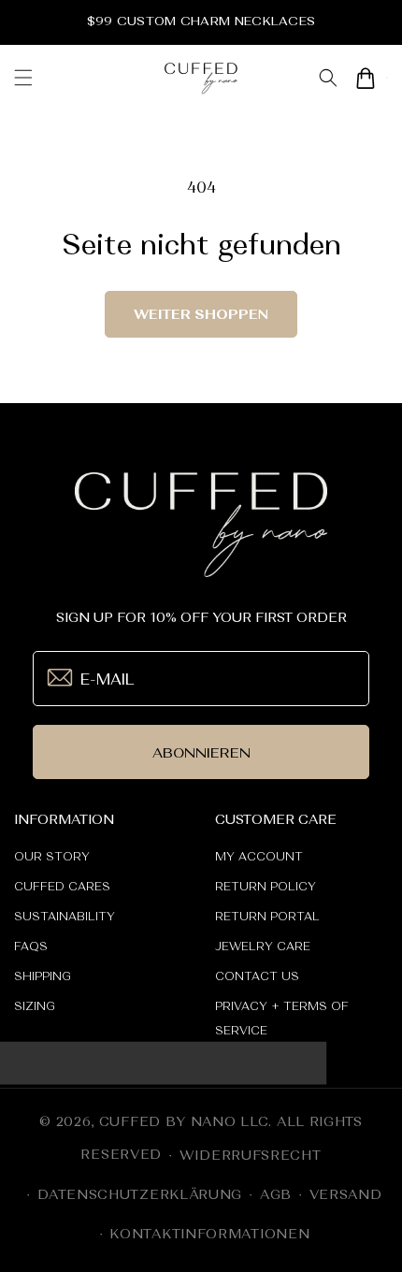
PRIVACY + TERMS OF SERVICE (282, 1018)
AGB (276, 1194)
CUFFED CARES (62, 886)
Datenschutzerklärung (139, 1194)
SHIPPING (42, 976)
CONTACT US (257, 976)
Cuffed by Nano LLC (184, 1121)
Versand (345, 1194)
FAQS (31, 946)
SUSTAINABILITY (64, 916)
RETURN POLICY (265, 886)
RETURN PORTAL (267, 916)
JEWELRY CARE (262, 946)
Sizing (34, 1006)
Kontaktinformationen (209, 1233)
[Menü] (23, 77)
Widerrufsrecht (250, 1155)
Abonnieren (201, 752)
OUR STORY (52, 856)
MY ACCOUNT (259, 856)
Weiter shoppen (201, 314)
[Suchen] (327, 78)
